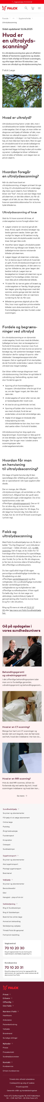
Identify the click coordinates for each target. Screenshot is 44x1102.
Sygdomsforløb (25, 18)
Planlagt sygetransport (12, 869)
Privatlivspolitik (22, 1087)
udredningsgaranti (21, 503)
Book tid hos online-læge (12, 917)
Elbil (4, 893)
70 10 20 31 (14, 967)
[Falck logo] (10, 987)
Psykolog (6, 826)
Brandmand (7, 1033)
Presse (5, 1047)
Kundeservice (8, 1066)
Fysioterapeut (8, 835)
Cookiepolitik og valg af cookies (22, 1083)
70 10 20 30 (14, 948)
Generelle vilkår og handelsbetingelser (22, 1090)
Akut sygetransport (10, 864)
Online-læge (8, 822)
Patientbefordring (10, 1024)
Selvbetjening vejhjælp (12, 926)
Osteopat (6, 844)
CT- (30, 547)
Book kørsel (7, 873)
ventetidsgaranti (20, 579)
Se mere (20, 795)
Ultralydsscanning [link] (9, 22)
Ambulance (7, 1020)
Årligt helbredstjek (10, 831)
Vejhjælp (6, 1029)
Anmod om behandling (12, 921)
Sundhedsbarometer (11, 1056)
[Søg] (26, 8)
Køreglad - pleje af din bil (13, 897)
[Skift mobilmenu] (39, 8)
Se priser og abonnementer (13, 813)
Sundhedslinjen (9, 849)
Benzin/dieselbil (9, 888)
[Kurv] (33, 8)
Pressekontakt (8, 1052)
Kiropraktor (7, 840)
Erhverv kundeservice (11, 1071)
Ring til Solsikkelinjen (11, 912)
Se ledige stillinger (10, 1038)
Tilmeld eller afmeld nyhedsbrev (22, 1079)
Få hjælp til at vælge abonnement (16, 817)
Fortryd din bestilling (11, 935)
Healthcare (7, 1015)
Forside (5, 18)
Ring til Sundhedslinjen (12, 908)
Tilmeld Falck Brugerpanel (13, 930)
